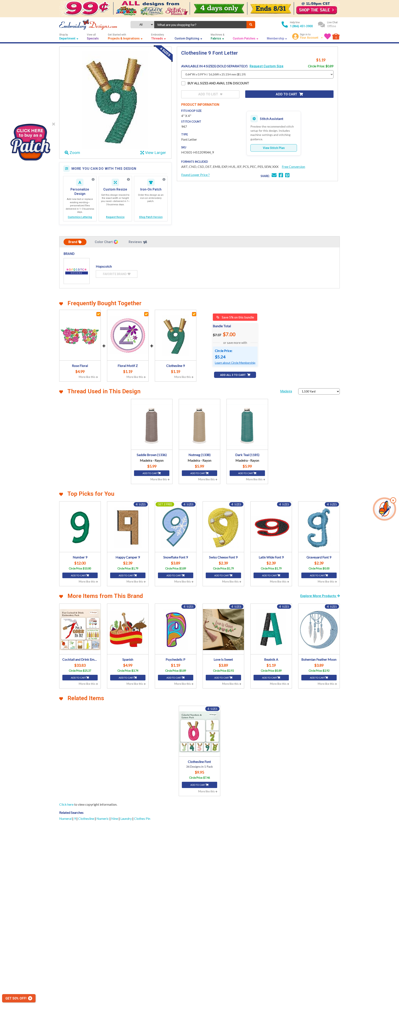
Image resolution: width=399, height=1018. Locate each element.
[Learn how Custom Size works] (128, 179)
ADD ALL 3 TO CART (233, 374)
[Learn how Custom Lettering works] (93, 179)
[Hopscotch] (77, 271)
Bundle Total (222, 326)
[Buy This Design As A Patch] (30, 141)
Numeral (65, 818)
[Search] (250, 24)
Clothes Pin (142, 818)
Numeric (103, 818)
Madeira (286, 391)
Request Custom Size (266, 66)
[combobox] (200, 24)
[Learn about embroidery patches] (164, 179)
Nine (115, 818)
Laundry (126, 818)
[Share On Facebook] (281, 176)
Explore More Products (318, 596)
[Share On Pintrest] (287, 176)
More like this (87, 377)
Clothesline (86, 818)
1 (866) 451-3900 (301, 26)
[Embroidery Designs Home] (88, 24)
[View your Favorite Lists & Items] (327, 36)
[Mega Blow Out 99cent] (199, 8)
